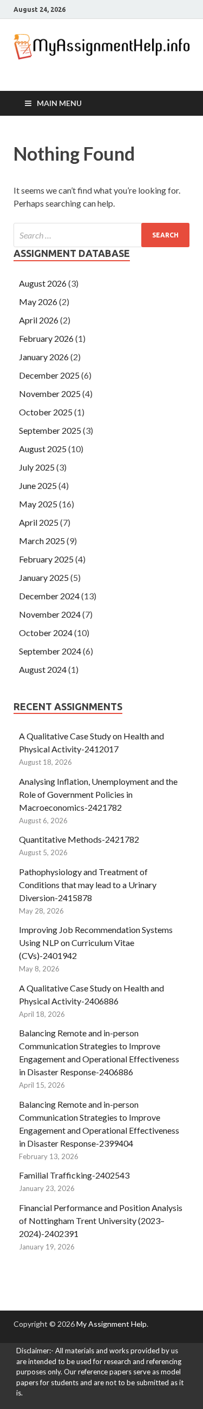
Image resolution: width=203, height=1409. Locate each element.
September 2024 (50, 651)
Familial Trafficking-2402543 (74, 1175)
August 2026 (43, 283)
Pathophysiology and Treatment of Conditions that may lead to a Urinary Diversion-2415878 (87, 884)
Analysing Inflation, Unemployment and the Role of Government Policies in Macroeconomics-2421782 (98, 794)
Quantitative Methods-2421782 (79, 839)
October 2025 (46, 412)
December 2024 (49, 596)
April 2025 (38, 522)
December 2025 (49, 375)
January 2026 (44, 357)
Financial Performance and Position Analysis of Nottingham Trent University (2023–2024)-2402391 (100, 1220)
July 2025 (37, 467)
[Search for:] (101, 235)
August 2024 (43, 669)
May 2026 (38, 301)
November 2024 (50, 614)
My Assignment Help (111, 1323)
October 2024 (46, 632)
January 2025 (44, 577)
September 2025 (50, 430)
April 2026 (38, 320)
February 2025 (46, 559)
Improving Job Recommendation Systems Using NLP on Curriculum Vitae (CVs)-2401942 (96, 942)
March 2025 (42, 540)
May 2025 (38, 504)
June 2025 (38, 485)
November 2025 (50, 393)
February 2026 (46, 338)
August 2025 (43, 449)
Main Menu (59, 103)
